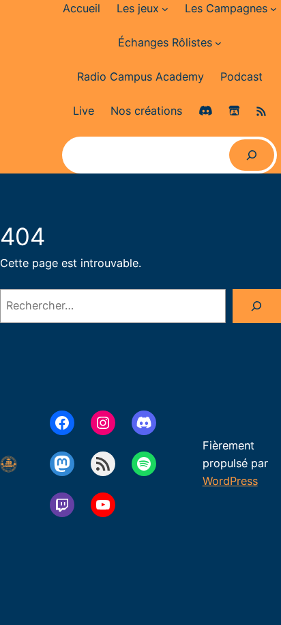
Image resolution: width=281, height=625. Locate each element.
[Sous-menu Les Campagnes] (273, 8)
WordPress (230, 481)
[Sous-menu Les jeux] (165, 8)
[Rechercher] (251, 155)
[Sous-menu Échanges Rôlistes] (218, 43)
